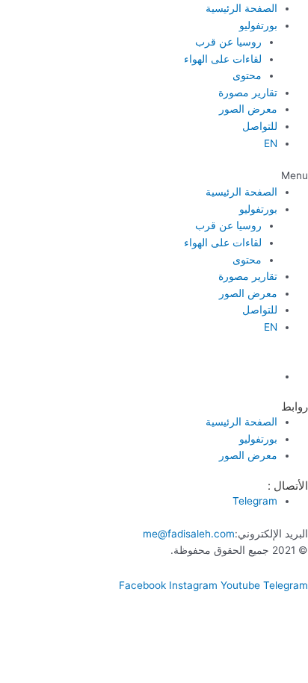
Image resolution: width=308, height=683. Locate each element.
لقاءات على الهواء (223, 59)
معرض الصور (248, 109)
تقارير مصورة (247, 93)
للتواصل (259, 126)
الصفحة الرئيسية (241, 8)
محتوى (247, 75)
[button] (154, 175)
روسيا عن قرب (228, 42)
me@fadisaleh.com (189, 534)
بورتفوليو (258, 25)
